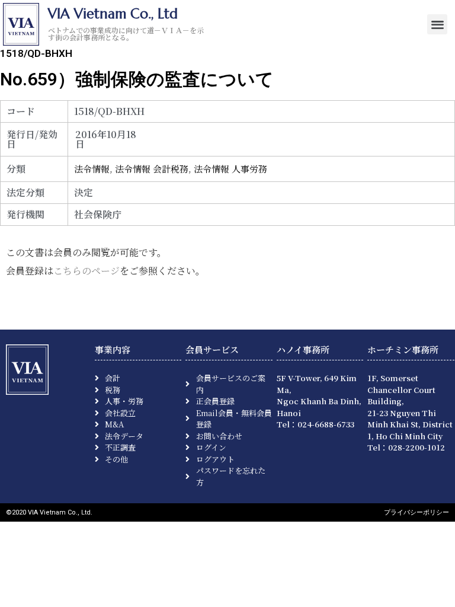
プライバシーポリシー (416, 512)
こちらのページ (86, 270)
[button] (437, 24)
